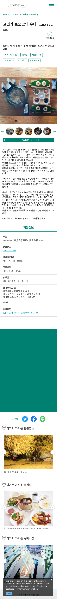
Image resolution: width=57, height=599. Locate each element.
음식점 (15, 14)
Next (52, 96)
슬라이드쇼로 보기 (30, 139)
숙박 (24, 54)
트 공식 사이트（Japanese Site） (22, 312)
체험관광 (36, 54)
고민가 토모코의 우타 (31, 14)
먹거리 (21, 60)
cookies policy (12, 589)
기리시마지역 (10, 54)
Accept (9, 593)
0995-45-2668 (9, 250)
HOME (6, 14)
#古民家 (33, 60)
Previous (5, 96)
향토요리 (8, 60)
